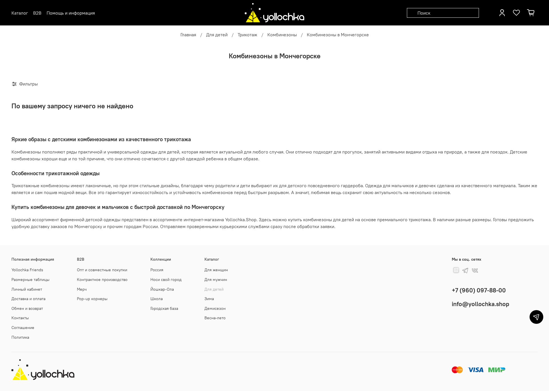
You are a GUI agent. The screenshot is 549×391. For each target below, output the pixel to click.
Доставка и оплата (28, 298)
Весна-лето (215, 317)
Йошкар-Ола (162, 289)
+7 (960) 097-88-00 (479, 290)
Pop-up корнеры (92, 298)
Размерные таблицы (30, 279)
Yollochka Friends (27, 269)
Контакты (20, 317)
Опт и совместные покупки (102, 269)
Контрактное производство (102, 279)
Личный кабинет (26, 289)
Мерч (82, 289)
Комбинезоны (282, 34)
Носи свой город (166, 279)
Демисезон (215, 308)
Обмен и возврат (27, 308)
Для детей (217, 34)
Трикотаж (247, 34)
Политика (20, 337)
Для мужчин (215, 279)
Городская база (164, 308)
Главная (188, 34)
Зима (209, 298)
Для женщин (216, 269)
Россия (156, 269)
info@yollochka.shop (480, 304)
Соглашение (22, 327)
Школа (156, 298)
